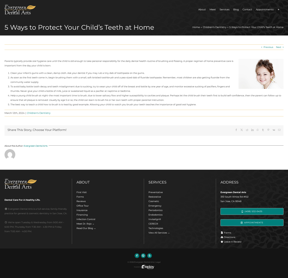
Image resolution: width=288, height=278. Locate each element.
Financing (82, 214)
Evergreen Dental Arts (36, 146)
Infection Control (85, 219)
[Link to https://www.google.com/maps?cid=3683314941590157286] (143, 255)
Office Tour (82, 205)
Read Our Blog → (86, 228)
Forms (80, 196)
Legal (158, 262)
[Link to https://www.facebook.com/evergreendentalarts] (137, 255)
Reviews (81, 201)
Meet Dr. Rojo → (85, 223)
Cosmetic (153, 201)
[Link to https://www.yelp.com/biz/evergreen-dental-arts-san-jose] (149, 255)
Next (278, 47)
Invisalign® (154, 219)
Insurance (81, 210)
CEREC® (153, 223)
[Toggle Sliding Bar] (278, 9)
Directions (229, 237)
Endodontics (155, 214)
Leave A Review (233, 241)
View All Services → (159, 232)
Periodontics (155, 210)
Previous (268, 47)
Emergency (154, 205)
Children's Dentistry (39, 113)
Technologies (155, 228)
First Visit (81, 192)
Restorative (154, 196)
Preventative (155, 192)
